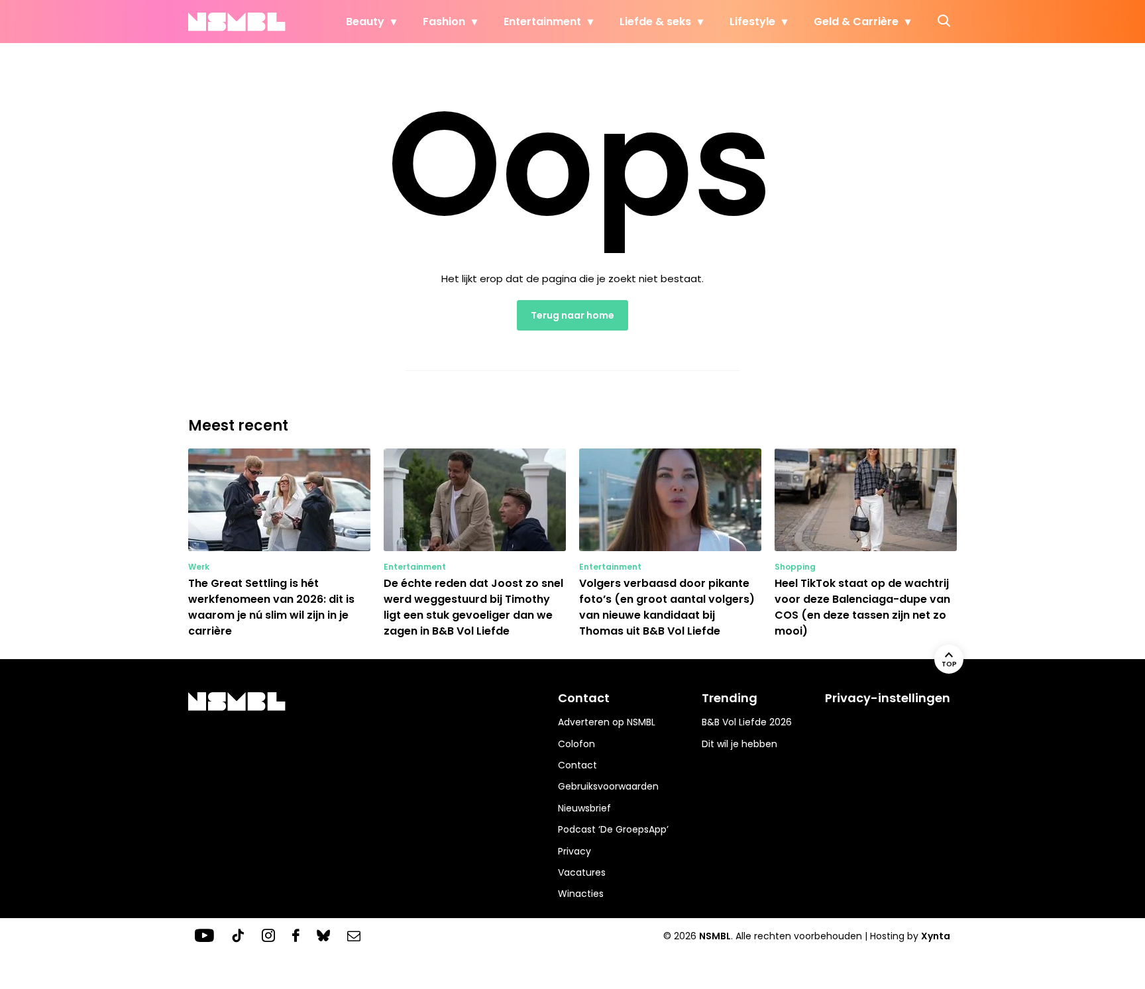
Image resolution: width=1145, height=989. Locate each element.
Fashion (444, 21)
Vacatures (582, 872)
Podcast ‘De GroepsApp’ (613, 829)
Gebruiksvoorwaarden (608, 786)
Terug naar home (572, 315)
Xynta (935, 936)
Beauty (365, 21)
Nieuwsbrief (584, 808)
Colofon (576, 744)
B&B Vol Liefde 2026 (747, 722)
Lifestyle (752, 21)
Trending (729, 698)
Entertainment (542, 21)
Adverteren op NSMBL (606, 722)
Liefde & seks (655, 21)
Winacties (581, 893)
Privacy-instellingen (887, 698)
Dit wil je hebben (739, 744)
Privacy (574, 851)
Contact (577, 765)
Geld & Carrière (856, 21)
